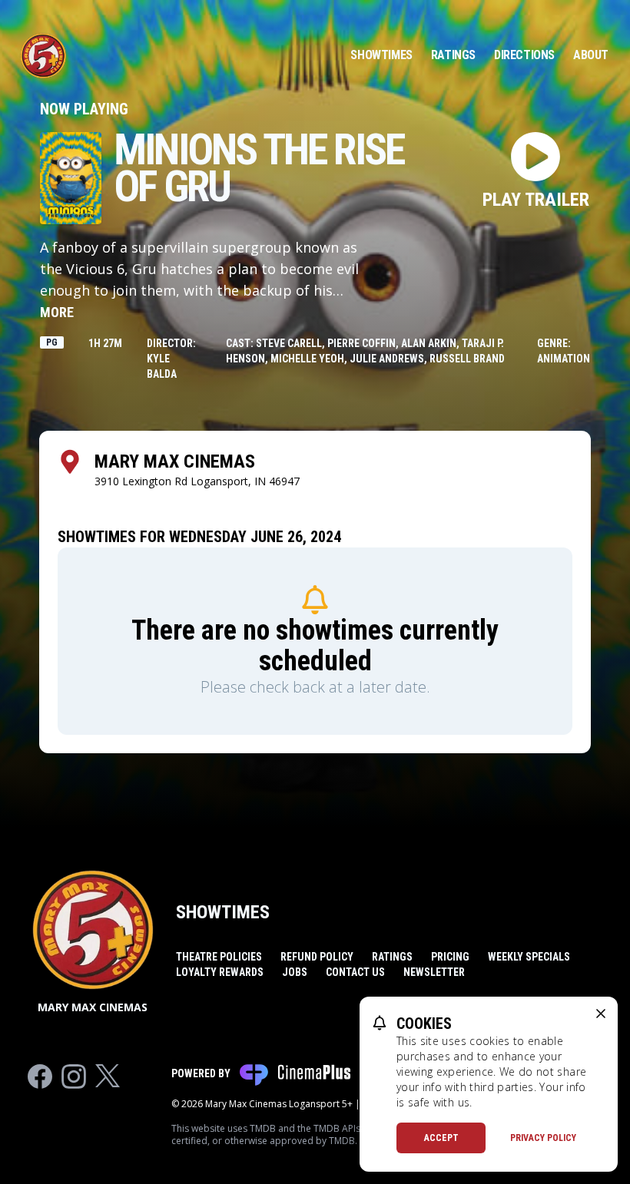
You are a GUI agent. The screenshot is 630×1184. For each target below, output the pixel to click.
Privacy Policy (543, 1138)
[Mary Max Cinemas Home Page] (43, 55)
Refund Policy (316, 957)
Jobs (294, 972)
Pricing (450, 957)
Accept (441, 1138)
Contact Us (355, 972)
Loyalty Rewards (220, 972)
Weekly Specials (529, 957)
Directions (524, 55)
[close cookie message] (600, 1013)
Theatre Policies (219, 957)
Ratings (453, 55)
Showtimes (381, 55)
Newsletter (434, 972)
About (590, 55)
